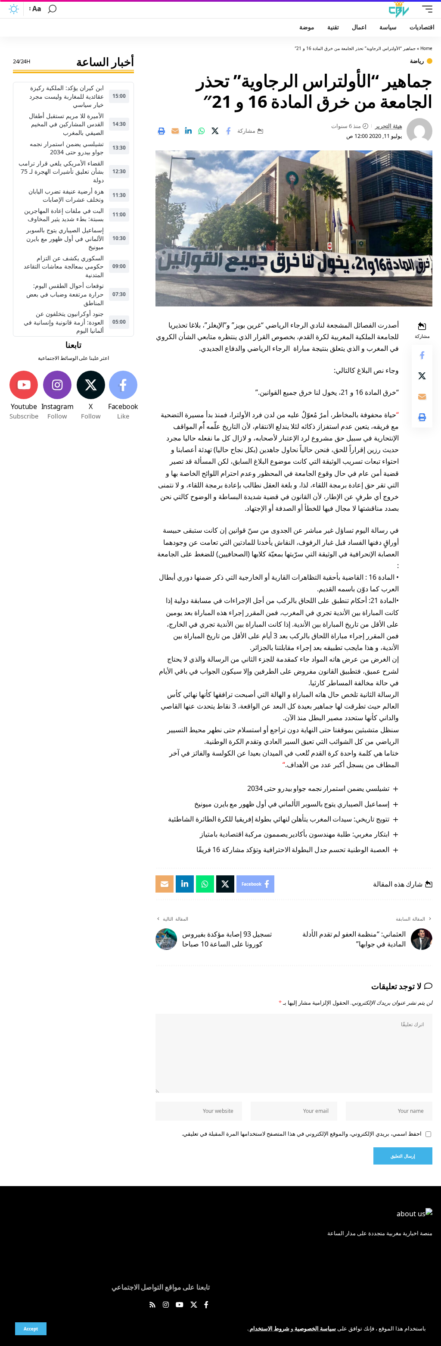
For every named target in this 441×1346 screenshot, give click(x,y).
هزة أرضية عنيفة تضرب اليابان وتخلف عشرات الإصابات (66, 195)
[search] (52, 9)
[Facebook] (123, 396)
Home (426, 48)
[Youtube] (24, 396)
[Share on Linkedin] (188, 131)
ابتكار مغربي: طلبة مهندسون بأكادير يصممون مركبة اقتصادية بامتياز (294, 834)
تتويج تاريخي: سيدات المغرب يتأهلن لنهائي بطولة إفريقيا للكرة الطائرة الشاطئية (278, 819)
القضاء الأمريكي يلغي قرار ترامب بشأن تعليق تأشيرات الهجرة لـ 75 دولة (61, 171)
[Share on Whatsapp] (202, 131)
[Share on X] (215, 131)
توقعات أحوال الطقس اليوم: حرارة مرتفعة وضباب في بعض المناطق (65, 293)
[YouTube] (179, 1305)
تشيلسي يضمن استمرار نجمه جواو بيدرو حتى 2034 (318, 788)
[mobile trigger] (425, 9)
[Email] (175, 131)
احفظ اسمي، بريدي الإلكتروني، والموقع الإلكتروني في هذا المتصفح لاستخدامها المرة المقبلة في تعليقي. (302, 1133)
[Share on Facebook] (228, 131)
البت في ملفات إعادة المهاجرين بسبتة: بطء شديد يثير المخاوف (64, 214)
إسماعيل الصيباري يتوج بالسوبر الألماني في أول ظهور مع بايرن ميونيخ (291, 804)
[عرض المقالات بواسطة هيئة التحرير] (419, 131)
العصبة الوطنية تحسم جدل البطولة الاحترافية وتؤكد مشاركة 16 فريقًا (292, 849)
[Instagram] (57, 396)
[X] (90, 396)
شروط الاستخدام (268, 1328)
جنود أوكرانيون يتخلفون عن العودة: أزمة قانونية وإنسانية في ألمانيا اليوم (64, 321)
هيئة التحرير (388, 126)
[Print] (161, 131)
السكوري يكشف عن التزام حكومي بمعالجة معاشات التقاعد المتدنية (64, 266)
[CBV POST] (399, 9)
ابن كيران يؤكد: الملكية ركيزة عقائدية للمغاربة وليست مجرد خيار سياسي (66, 96)
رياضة (417, 61)
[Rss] (152, 1305)
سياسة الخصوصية (314, 1328)
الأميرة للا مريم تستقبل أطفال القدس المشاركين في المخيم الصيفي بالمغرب (66, 124)
